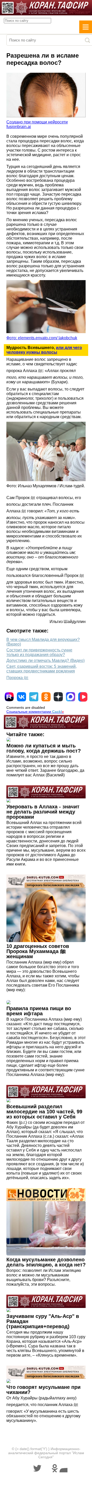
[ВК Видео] (82, 696)
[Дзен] (58, 696)
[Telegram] (33, 696)
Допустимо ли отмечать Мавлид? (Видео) (45, 660)
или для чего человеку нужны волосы (44, 349)
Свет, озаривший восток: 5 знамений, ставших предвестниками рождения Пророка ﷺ (41, 672)
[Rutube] (9, 696)
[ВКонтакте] (21, 696)
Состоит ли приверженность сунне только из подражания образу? (39, 652)
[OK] (46, 696)
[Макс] (70, 696)
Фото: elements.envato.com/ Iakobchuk (41, 338)
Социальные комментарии (35, 712)
